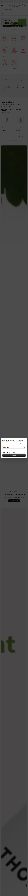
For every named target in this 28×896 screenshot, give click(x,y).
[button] (14, 447)
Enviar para (4, 445)
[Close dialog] (26, 439)
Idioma (3, 450)
